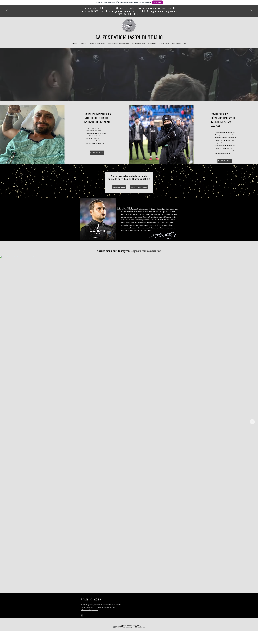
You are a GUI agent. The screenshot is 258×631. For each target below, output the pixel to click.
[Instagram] (82, 615)
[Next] (251, 10)
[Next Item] (252, 421)
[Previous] (6, 10)
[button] (82, 43)
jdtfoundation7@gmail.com (89, 610)
